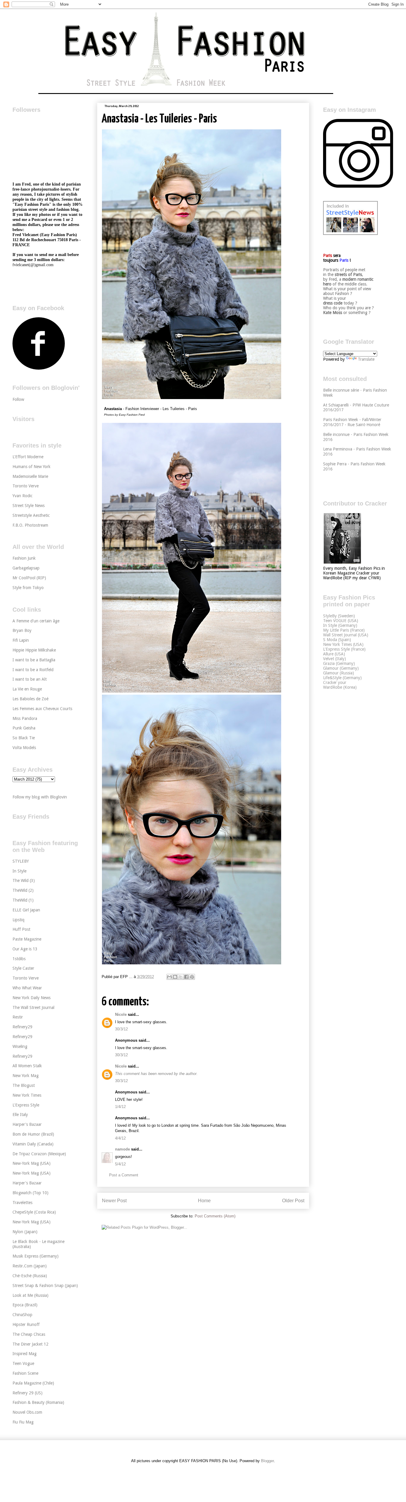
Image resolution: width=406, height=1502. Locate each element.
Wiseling (19, 1046)
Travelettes (22, 1202)
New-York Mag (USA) (31, 1163)
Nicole (121, 1014)
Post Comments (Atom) (215, 1216)
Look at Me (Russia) (30, 1295)
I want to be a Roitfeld (32, 669)
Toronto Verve (25, 486)
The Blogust (23, 1085)
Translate (366, 359)
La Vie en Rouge (27, 689)
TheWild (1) (23, 900)
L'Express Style (25, 1105)
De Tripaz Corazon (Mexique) (39, 1153)
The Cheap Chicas (28, 1334)
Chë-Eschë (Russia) (29, 1275)
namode (122, 1149)
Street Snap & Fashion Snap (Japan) (45, 1285)
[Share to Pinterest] (192, 977)
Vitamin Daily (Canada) (32, 1144)
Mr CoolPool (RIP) (29, 577)
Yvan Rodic (22, 495)
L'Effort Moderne (27, 456)
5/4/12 (120, 1164)
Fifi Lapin (20, 640)
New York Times (26, 1095)
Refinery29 (22, 1026)
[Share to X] (181, 977)
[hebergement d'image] (191, 398)
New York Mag (25, 1075)
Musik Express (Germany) (35, 1256)
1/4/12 (120, 1106)
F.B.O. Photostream (30, 525)
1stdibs (19, 958)
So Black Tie (23, 737)
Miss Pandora (24, 718)
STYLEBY (20, 861)
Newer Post (114, 1200)
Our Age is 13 (24, 949)
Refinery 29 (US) (27, 1392)
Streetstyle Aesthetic (31, 515)
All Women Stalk (27, 1065)
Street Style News (28, 505)
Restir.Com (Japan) (29, 1266)
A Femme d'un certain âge (35, 621)
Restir (17, 1017)
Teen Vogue (23, 1363)
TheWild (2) (23, 890)
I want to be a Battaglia (33, 659)
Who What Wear (27, 987)
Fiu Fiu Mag (23, 1422)
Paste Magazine (26, 939)
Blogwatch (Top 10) (30, 1192)
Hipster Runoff (26, 1324)
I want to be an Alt (29, 679)
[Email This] (169, 977)
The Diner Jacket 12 (30, 1344)
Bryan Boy (22, 630)
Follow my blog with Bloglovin (39, 797)
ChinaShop (22, 1314)
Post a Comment (123, 1175)
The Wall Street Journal (33, 1007)
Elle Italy (20, 1114)
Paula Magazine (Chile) (33, 1383)
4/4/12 (120, 1138)
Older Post (293, 1200)
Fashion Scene (25, 1373)
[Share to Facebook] (186, 977)
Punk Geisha (23, 728)
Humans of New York (31, 466)
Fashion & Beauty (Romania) (38, 1402)
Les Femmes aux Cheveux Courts (42, 708)
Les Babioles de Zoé (30, 698)
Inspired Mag (24, 1353)
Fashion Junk (24, 558)
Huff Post (21, 929)
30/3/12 (121, 1029)
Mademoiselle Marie (30, 476)
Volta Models (24, 747)
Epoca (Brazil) (24, 1304)
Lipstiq (18, 919)
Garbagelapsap (26, 568)
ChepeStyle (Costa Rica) (34, 1212)
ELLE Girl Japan (26, 910)
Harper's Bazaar (27, 1124)
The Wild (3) (23, 880)
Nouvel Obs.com (27, 1412)
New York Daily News (31, 997)
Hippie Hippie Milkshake (34, 650)
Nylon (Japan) (24, 1231)
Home (204, 1200)
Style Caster (23, 968)
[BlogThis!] (175, 977)
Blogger (267, 1461)
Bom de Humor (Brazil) (33, 1134)
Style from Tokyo (28, 587)
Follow (18, 399)
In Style (19, 871)
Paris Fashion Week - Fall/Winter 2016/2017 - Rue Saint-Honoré (352, 422)
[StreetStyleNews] (350, 233)
